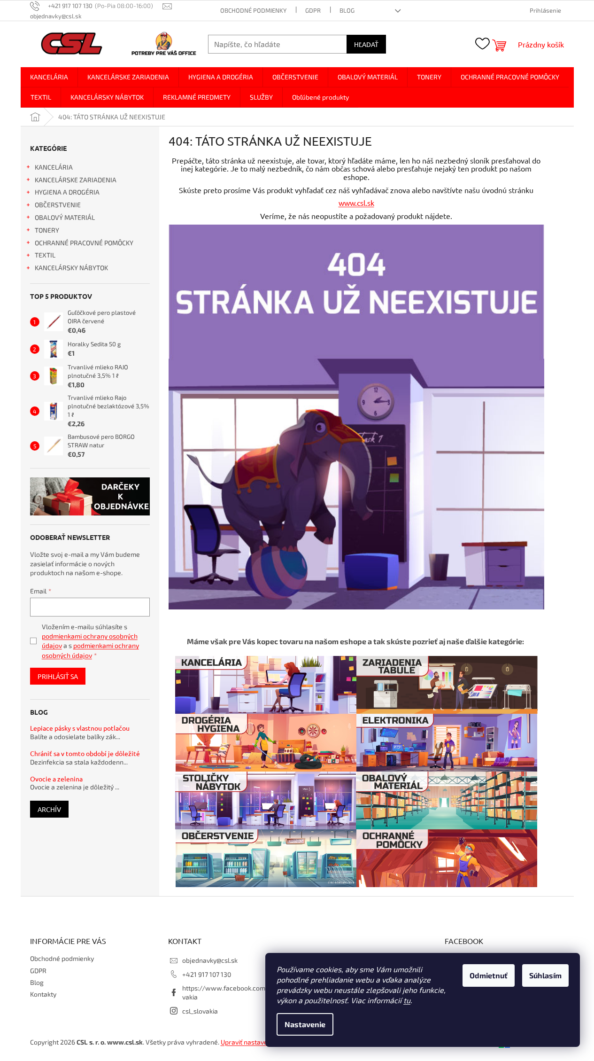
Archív (49, 809)
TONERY (47, 230)
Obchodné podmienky (253, 10)
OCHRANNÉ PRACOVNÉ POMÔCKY (84, 243)
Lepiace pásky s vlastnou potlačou (80, 728)
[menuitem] (49, 77)
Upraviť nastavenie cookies (261, 1042)
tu (406, 1000)
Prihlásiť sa (58, 676)
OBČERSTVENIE (58, 205)
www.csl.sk (356, 202)
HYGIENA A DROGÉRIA (67, 192)
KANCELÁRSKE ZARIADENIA (75, 180)
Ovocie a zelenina (56, 778)
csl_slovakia (200, 1011)
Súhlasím (545, 975)
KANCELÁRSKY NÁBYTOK (71, 268)
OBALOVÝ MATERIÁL (65, 217)
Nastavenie (305, 1024)
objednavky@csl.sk (210, 960)
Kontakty (43, 994)
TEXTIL (45, 255)
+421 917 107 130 (206, 974)
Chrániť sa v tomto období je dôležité (85, 753)
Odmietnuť (489, 975)
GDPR (313, 10)
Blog (347, 10)
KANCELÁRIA (54, 167)
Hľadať (366, 44)
